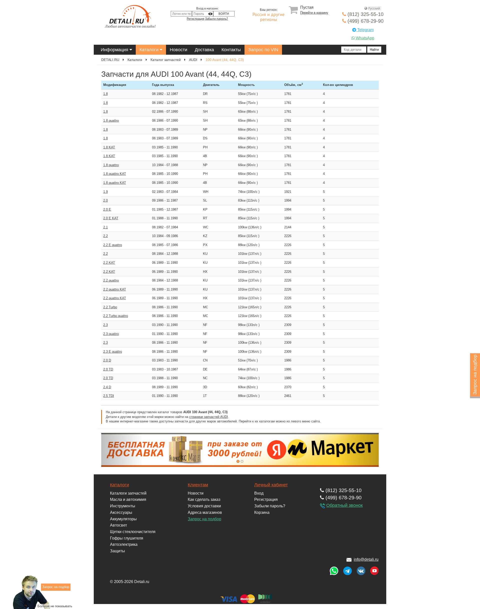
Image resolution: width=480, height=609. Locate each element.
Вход (259, 493)
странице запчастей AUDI (208, 417)
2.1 (105, 227)
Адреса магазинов (205, 512)
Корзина (262, 512)
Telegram (365, 30)
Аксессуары (121, 512)
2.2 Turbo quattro (115, 316)
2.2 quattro (111, 280)
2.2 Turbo (110, 307)
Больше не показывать (55, 606)
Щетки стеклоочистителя (133, 532)
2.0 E (107, 209)
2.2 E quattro (112, 245)
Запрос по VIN (263, 49)
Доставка (204, 49)
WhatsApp (364, 38)
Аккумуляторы (123, 519)
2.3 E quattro (112, 351)
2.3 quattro (111, 334)
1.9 (105, 192)
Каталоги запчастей (128, 493)
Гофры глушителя (126, 538)
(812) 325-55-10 (365, 14)
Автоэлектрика (124, 544)
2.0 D (107, 360)
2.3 (105, 325)
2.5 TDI (108, 396)
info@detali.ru (366, 559)
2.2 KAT (109, 263)
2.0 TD (108, 369)
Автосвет (118, 525)
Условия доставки (204, 506)
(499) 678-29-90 (365, 21)
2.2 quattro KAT (114, 289)
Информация (115, 49)
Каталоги (150, 49)
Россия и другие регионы (268, 17)
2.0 (105, 200)
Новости (178, 49)
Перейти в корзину (314, 12)
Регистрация (195, 19)
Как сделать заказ (204, 499)
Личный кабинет (271, 484)
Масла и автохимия (128, 499)
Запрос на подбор (204, 519)
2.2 (105, 236)
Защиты (117, 551)
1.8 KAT (109, 147)
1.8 (105, 94)
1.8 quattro (111, 120)
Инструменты (122, 506)
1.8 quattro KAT (114, 174)
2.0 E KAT (110, 218)
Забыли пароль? (216, 19)
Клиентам (198, 484)
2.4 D (107, 387)
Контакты (231, 49)
